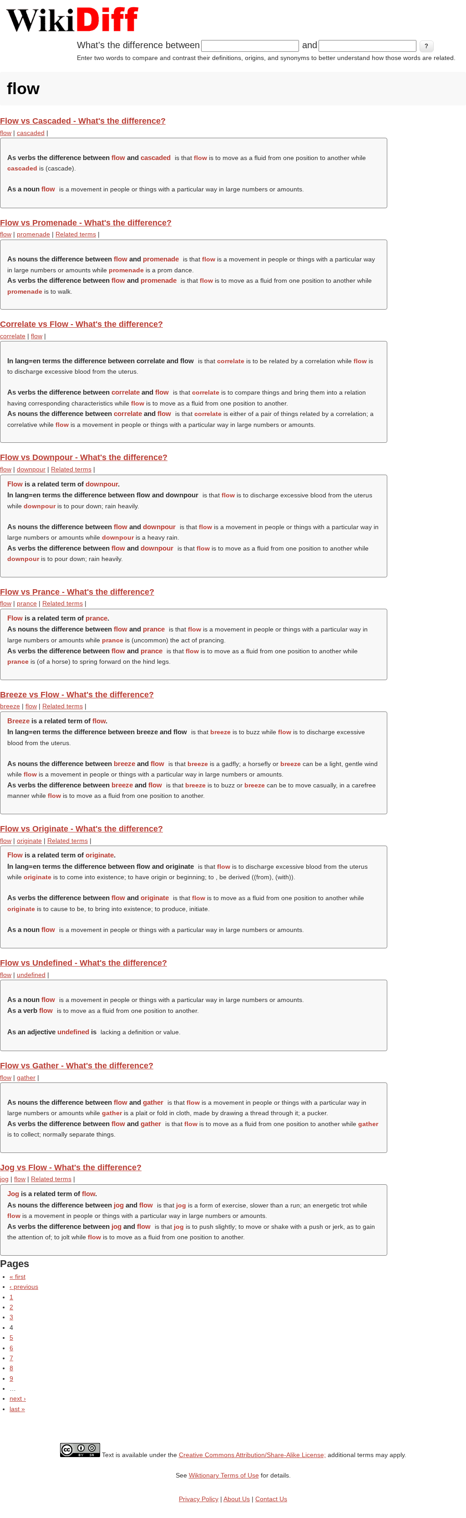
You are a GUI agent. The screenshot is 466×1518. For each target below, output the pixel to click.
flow (5, 132)
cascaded (31, 132)
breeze (10, 706)
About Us (236, 1499)
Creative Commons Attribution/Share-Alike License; (252, 1454)
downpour (31, 469)
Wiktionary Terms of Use (224, 1475)
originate (29, 840)
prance (27, 603)
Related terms (76, 234)
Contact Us (271, 1499)
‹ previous (24, 1286)
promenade (33, 234)
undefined (31, 974)
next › (18, 1398)
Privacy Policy (198, 1499)
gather (26, 1077)
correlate (12, 336)
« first (17, 1276)
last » (17, 1409)
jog (4, 1178)
